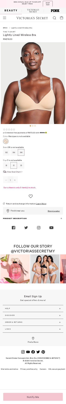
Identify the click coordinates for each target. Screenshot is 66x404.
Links (8, 329)
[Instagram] (23, 351)
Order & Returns (14, 322)
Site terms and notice (9, 369)
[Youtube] (28, 351)
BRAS (5, 28)
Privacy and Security (28, 369)
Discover (10, 315)
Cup (12, 160)
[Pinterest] (43, 351)
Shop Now (48, 4)
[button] (51, 228)
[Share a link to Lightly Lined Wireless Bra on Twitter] (26, 228)
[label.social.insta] (39, 228)
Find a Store (33, 342)
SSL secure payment (57, 369)
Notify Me (33, 397)
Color (16, 136)
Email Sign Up (33, 296)
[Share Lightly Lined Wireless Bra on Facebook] (14, 228)
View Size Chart (14, 172)
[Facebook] (33, 351)
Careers (43, 369)
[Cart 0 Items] (61, 17)
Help (7, 308)
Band (13, 147)
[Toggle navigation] (4, 17)
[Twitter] (38, 351)
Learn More (41, 204)
